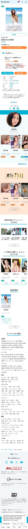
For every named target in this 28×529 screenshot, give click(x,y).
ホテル (5, 413)
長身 (12, 391)
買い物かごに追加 (7, 73)
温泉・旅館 (14, 413)
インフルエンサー (8, 429)
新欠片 (8, 347)
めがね (15, 379)
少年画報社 (15, 345)
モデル (13, 421)
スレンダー (14, 90)
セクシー (17, 404)
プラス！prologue (17, 366)
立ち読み (14, 34)
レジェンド (18, 431)
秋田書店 (3, 341)
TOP (2, 449)
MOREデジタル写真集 (18, 356)
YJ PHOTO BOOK (18, 354)
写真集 (6, 449)
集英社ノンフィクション (7, 361)
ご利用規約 (4, 509)
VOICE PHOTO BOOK (16, 368)
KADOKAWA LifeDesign (7, 343)
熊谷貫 (11, 86)
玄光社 (16, 343)
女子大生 (5, 423)
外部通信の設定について (20, 512)
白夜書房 (17, 347)
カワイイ (6, 404)
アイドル (16, 419)
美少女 (5, 400)
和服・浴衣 (6, 381)
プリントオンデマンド (7, 370)
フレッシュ (6, 393)
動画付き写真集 (5, 368)
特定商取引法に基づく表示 (7, 512)
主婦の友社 (4, 345)
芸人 (4, 433)
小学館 (9, 345)
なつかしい (5, 90)
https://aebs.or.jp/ (4, 504)
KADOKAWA (19, 341)
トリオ (12, 411)
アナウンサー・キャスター (10, 427)
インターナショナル (8, 395)
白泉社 (12, 347)
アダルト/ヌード (5, 435)
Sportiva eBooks (19, 361)
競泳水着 (5, 379)
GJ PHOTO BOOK (6, 356)
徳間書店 (3, 347)
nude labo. (4, 372)
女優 (4, 421)
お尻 (4, 388)
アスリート (13, 433)
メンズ (5, 442)
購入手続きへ (20, 73)
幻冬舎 (20, 343)
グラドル (6, 419)
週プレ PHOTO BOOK (14, 80)
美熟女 (5, 402)
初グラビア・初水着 (17, 440)
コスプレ (6, 377)
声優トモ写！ (17, 370)
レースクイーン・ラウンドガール (12, 425)
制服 (14, 377)
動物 (13, 442)
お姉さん (9, 90)
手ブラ (5, 440)
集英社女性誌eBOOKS (20, 358)
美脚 (4, 391)
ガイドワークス (11, 341)
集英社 (11, 78)
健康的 (20, 391)
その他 (20, 442)
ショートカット (15, 388)
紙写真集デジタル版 (14, 82)
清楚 (18, 90)
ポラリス (23, 370)
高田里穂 (3, 41)
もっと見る (14, 209)
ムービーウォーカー (6, 349)
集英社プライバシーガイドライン (15, 509)
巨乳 (17, 386)
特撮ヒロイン (6, 431)
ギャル (20, 395)
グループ (20, 411)
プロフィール (14, 131)
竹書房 (20, 345)
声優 (21, 421)
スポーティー (17, 393)
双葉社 (22, 347)
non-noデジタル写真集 (7, 358)
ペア (4, 411)
